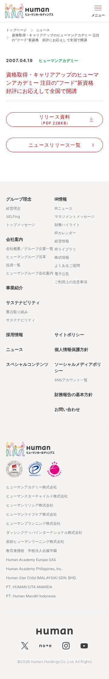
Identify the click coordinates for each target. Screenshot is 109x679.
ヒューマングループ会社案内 (29, 273)
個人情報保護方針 (71, 349)
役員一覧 (13, 265)
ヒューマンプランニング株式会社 (33, 523)
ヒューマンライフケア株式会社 (31, 514)
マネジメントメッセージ (74, 216)
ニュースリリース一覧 (54, 145)
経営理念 (13, 208)
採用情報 (14, 334)
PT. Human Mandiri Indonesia (31, 596)
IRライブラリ (65, 249)
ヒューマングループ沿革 (26, 256)
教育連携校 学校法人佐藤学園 (31, 550)
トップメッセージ (20, 224)
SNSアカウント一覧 (71, 380)
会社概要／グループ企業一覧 (29, 248)
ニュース (14, 349)
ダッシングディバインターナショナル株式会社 (44, 532)
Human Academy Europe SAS (31, 559)
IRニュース (63, 208)
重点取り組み (17, 312)
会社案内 (14, 239)
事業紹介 (14, 287)
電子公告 (61, 273)
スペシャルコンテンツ (27, 364)
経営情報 (61, 241)
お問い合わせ (67, 409)
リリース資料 (55, 119)
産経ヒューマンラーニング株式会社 (35, 541)
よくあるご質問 (67, 265)
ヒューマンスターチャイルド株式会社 (37, 496)
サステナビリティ (23, 302)
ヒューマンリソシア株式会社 (29, 505)
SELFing (13, 216)
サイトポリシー (69, 334)
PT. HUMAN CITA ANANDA (29, 587)
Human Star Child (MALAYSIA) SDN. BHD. (41, 578)
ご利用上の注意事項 (70, 282)
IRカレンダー (65, 233)
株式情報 (61, 257)
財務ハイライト (67, 224)
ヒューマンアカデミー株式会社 (31, 487)
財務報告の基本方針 (73, 394)
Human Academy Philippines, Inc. (34, 568)
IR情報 (60, 199)
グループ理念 (18, 199)
